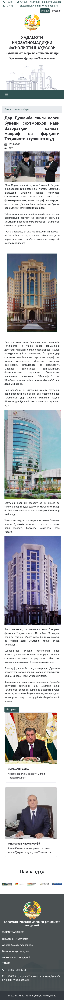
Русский (56, 10)
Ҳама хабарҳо (22, 109)
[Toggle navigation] (6, 94)
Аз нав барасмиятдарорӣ (16, 957)
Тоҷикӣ (45, 10)
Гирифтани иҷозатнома (15, 939)
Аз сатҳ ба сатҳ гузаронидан (18, 945)
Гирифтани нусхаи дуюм (15, 951)
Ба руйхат (11, 709)
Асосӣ (8, 109)
